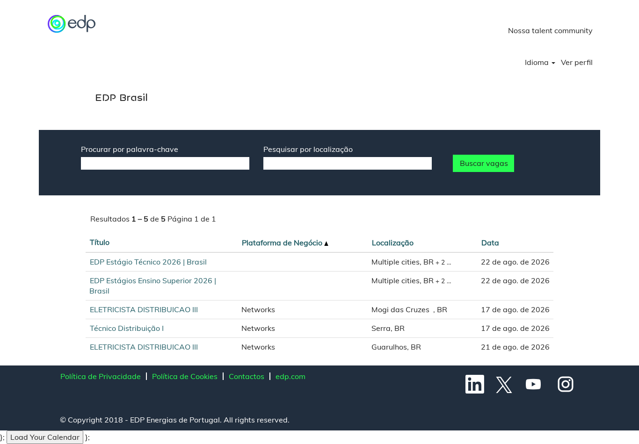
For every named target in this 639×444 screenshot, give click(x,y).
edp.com (290, 376)
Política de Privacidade (100, 376)
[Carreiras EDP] (72, 24)
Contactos (246, 376)
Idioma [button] (538, 62)
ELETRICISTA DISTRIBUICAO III (144, 309)
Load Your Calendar (45, 437)
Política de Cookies (185, 376)
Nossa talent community (550, 30)
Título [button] (99, 242)
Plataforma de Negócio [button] (283, 242)
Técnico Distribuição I (127, 328)
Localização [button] (393, 242)
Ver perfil (577, 62)
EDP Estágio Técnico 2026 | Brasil (148, 261)
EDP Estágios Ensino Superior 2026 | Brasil (152, 286)
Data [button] (490, 242)
